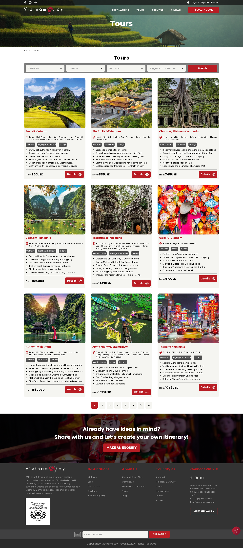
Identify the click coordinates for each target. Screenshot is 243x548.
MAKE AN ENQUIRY (121, 447)
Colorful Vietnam (170, 238)
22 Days (122, 362)
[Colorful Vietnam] (188, 209)
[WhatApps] (236, 531)
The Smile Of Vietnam (106, 131)
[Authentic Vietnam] (54, 318)
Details (72, 174)
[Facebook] (25, 2)
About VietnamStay (132, 477)
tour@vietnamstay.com (202, 502)
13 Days (63, 144)
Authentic (109, 144)
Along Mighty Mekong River (110, 346)
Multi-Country (166, 144)
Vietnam (30, 144)
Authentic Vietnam (38, 346)
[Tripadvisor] (38, 524)
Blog (124, 495)
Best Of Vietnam (36, 131)
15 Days (63, 251)
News (125, 491)
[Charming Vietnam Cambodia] (188, 103)
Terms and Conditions (134, 486)
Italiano (215, 2)
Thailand (92, 491)
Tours (140, 10)
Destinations (120, 10)
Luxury (159, 486)
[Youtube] (35, 2)
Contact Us (128, 481)
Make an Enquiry (204, 511)
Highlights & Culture (119, 253)
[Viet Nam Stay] (45, 468)
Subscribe (159, 534)
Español (205, 2)
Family (159, 495)
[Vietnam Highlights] (54, 209)
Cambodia (94, 486)
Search (202, 68)
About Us (157, 10)
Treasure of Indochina (107, 238)
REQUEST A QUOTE (203, 9)
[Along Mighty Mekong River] (121, 318)
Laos (90, 481)
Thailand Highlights (172, 346)
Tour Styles (165, 469)
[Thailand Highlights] (188, 318)
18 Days (54, 359)
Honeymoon (162, 491)
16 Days (135, 253)
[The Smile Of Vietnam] (121, 103)
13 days (198, 357)
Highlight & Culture (47, 144)
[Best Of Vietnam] (54, 103)
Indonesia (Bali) (96, 495)
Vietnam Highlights (38, 238)
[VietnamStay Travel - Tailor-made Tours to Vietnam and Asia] (43, 10)
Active (174, 249)
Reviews (176, 10)
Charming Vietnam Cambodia (179, 131)
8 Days (184, 249)
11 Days (121, 144)
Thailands (164, 357)
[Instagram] (30, 2)
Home (27, 50)
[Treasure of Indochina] (121, 209)
